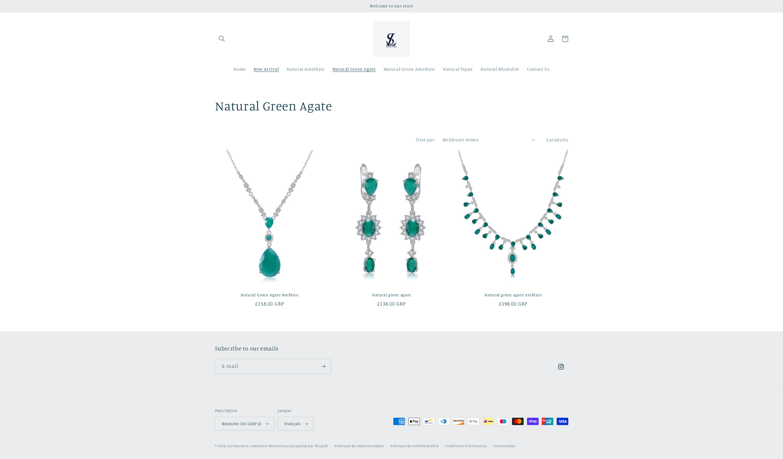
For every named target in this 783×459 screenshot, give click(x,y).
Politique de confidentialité (414, 446)
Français (292, 423)
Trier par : (426, 139)
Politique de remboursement (359, 446)
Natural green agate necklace (513, 294)
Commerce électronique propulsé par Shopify (289, 446)
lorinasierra (238, 446)
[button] (222, 39)
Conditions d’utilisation (466, 446)
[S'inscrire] (323, 366)
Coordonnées (504, 446)
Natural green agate (391, 294)
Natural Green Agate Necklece (270, 294)
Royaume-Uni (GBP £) (242, 423)
